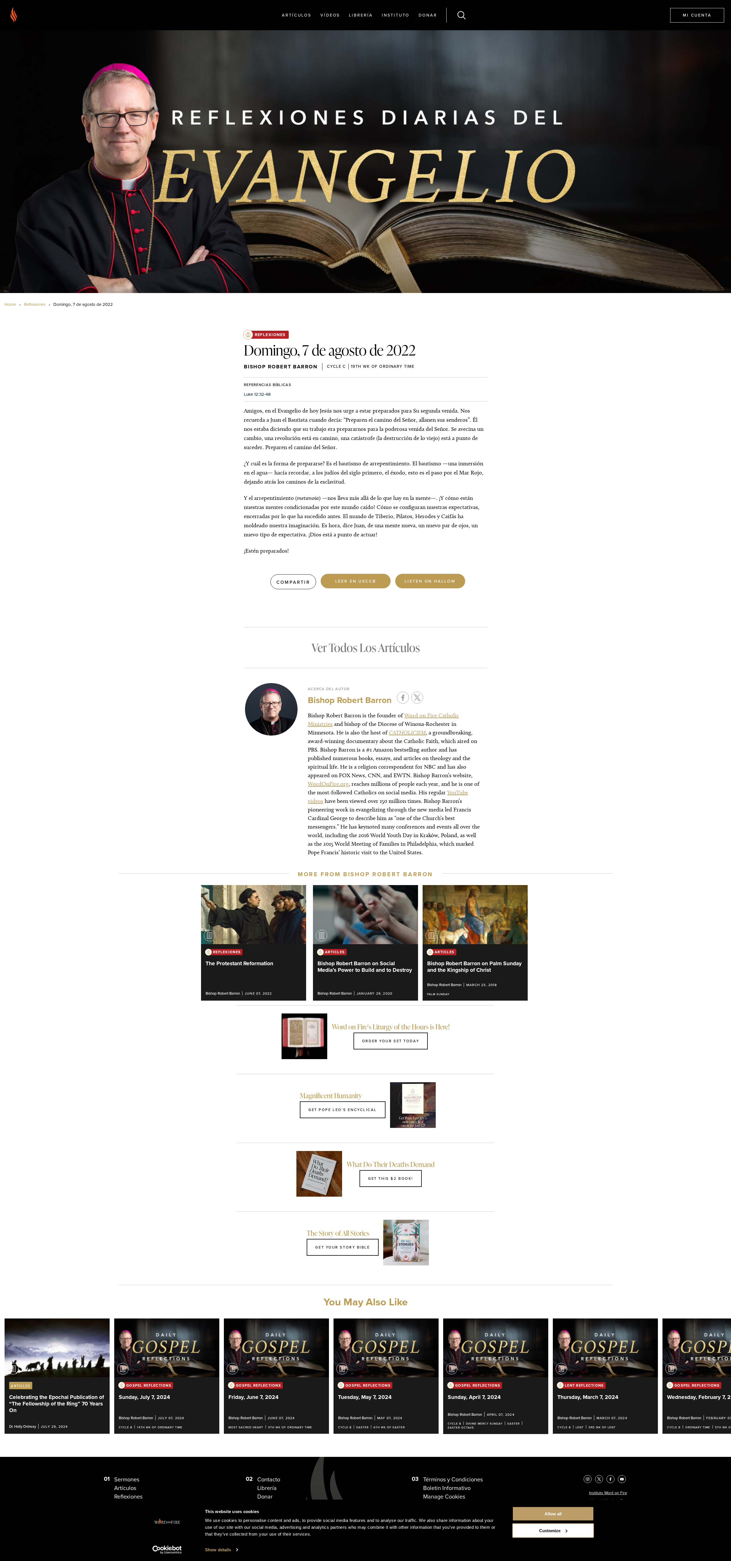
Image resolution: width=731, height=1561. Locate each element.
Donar (428, 15)
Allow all (553, 1513)
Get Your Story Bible (342, 1247)
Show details (218, 1549)
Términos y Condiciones (453, 1479)
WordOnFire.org (328, 783)
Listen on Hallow (430, 581)
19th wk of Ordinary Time (383, 366)
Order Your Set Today (390, 1040)
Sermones (126, 1479)
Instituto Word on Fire (608, 1493)
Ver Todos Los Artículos (366, 647)
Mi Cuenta (697, 15)
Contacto (268, 1479)
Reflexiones (34, 304)
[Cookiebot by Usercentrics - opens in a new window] (167, 1550)
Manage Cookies (444, 1496)
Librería (361, 15)
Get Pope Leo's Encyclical (342, 1109)
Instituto (395, 15)
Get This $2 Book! (390, 1178)
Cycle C (336, 366)
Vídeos (330, 15)
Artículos (296, 15)
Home (10, 304)
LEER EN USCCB (355, 581)
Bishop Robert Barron (281, 366)
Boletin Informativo (447, 1488)
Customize (550, 1530)
